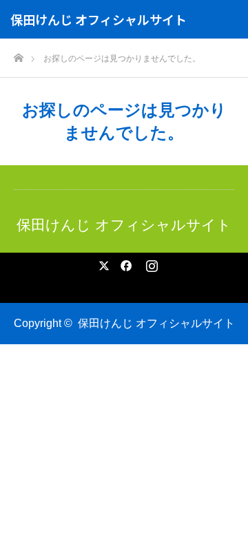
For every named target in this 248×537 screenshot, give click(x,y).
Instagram (150, 263)
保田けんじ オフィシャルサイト (98, 19)
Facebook (124, 263)
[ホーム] (18, 54)
